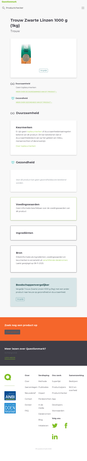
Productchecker (14, 7)
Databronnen (44, 414)
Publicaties (43, 387)
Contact (28, 399)
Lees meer (10, 358)
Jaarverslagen (31, 387)
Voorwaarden (58, 411)
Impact (41, 393)
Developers (57, 405)
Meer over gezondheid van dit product (33, 102)
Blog (40, 420)
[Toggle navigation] (83, 8)
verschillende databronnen (55, 260)
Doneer (28, 405)
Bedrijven (73, 381)
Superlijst (56, 381)
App (54, 399)
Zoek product (12, 332)
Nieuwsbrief (30, 393)
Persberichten (44, 399)
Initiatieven (43, 426)
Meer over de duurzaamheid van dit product (36, 92)
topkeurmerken (34, 132)
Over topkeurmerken (26, 146)
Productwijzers (59, 387)
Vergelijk (43, 70)
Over (27, 381)
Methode (42, 381)
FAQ (27, 411)
